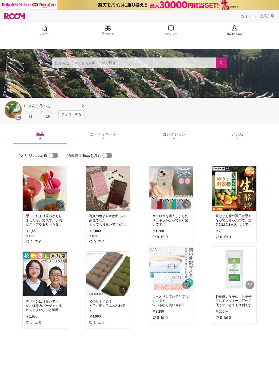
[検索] (221, 62)
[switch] (53, 155)
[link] (45, 188)
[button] (13, 109)
